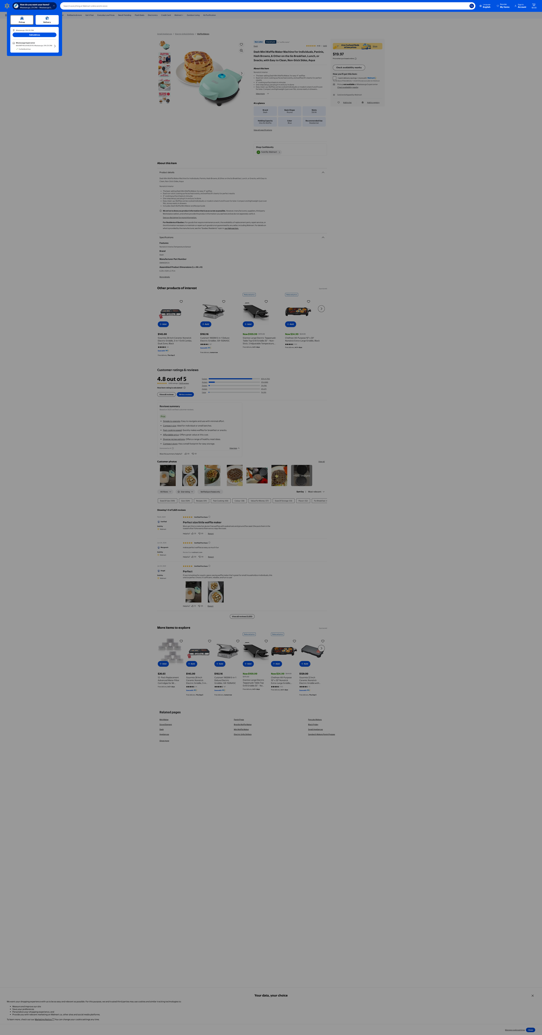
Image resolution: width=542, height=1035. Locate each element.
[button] (503, 6)
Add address (34, 35)
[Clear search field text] (465, 6)
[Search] (471, 6)
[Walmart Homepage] (7, 6)
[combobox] (267, 6)
